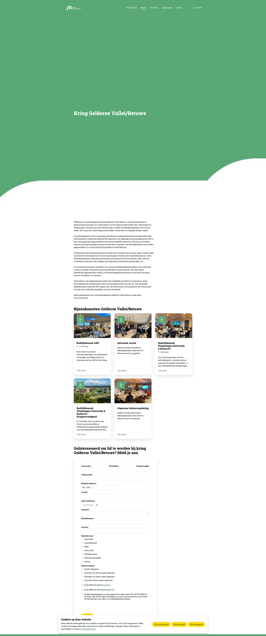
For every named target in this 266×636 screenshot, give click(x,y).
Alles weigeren (196, 624)
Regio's (143, 7)
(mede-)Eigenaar (91, 569)
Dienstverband (88, 565)
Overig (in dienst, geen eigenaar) (98, 580)
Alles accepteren (161, 624)
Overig (87, 561)
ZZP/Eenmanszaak (92, 558)
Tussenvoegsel (142, 466)
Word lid (154, 7)
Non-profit (89, 550)
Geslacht (85, 509)
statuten (106, 585)
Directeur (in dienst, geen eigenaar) (99, 573)
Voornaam (86, 466)
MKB (86, 546)
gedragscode (108, 589)
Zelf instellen (179, 624)
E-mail (84, 492)
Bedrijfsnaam (87, 518)
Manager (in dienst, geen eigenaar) (99, 576)
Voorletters (114, 466)
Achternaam (87, 474)
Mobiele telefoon (89, 483)
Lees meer (81, 370)
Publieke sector (90, 554)
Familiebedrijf (90, 543)
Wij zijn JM (132, 7)
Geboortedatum (88, 501)
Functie (85, 527)
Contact (179, 7)
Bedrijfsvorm (87, 536)
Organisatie (167, 7)
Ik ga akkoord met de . (97, 585)
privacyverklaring (87, 629)
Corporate (88, 539)
